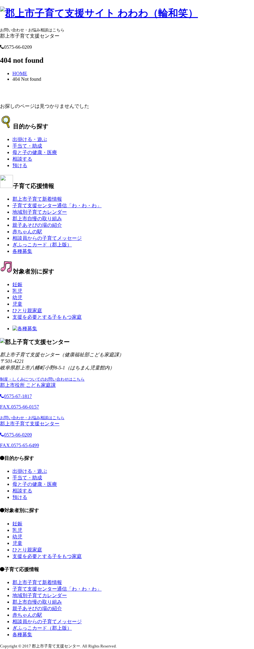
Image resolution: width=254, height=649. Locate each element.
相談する (22, 159)
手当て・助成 (27, 146)
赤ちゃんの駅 (27, 231)
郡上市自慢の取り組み (37, 218)
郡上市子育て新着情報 (37, 199)
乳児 (17, 291)
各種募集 (22, 251)
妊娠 (17, 284)
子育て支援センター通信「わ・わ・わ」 (57, 205)
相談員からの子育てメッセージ (47, 238)
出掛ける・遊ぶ (29, 139)
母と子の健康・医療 (34, 152)
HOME (19, 73)
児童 (17, 304)
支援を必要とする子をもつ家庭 (47, 317)
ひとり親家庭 (27, 310)
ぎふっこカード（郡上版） (42, 244)
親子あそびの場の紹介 (37, 225)
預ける (19, 165)
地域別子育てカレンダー (39, 212)
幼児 (17, 297)
